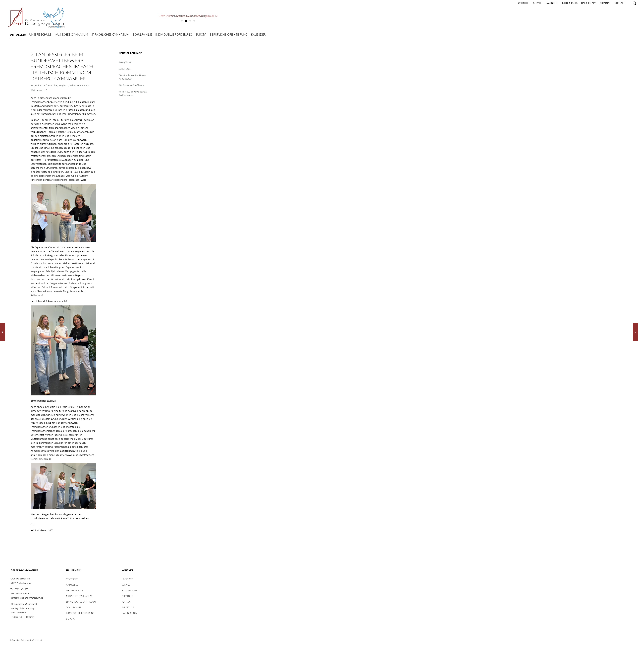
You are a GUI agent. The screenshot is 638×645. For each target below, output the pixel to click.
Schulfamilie (73, 608)
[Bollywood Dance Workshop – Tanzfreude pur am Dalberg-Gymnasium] (635, 332)
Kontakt (620, 3)
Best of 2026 (125, 62)
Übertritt (524, 3)
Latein (85, 85)
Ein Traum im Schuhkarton (131, 85)
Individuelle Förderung (80, 613)
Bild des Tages (569, 3)
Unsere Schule (74, 591)
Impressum (128, 608)
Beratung (605, 3)
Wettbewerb (37, 90)
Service (537, 3)
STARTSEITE (72, 579)
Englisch (63, 85)
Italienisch (75, 85)
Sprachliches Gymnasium (81, 602)
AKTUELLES (72, 585)
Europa (70, 619)
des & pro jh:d (36, 640)
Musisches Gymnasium (79, 596)
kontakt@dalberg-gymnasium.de (26, 597)
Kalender (551, 3)
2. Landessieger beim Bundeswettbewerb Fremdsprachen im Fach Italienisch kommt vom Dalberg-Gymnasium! (62, 66)
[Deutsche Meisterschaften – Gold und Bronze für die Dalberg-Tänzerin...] (2, 332)
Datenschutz (129, 613)
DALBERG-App (588, 3)
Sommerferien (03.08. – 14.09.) (188, 16)
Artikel (53, 85)
